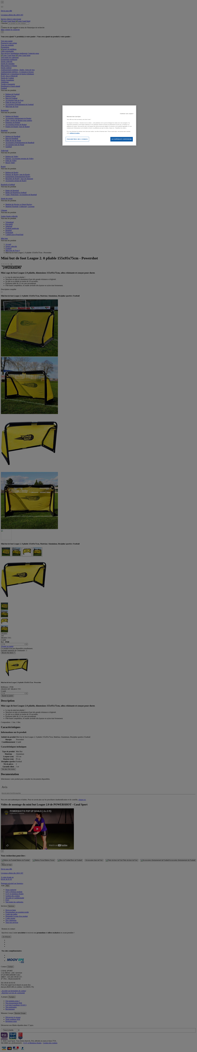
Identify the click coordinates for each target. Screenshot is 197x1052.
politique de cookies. (75, 133)
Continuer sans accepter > (127, 113)
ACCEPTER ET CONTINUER (121, 139)
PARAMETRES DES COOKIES (77, 139)
